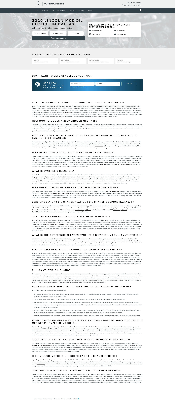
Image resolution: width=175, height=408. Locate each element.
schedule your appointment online (59, 193)
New (36, 11)
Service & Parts (61, 11)
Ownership (81, 11)
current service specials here (83, 210)
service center (99, 146)
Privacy (50, 399)
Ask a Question (40, 33)
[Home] (38, 4)
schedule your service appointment (122, 164)
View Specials (58, 33)
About (90, 11)
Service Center (102, 164)
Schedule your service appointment (42, 345)
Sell (53, 11)
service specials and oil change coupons (56, 224)
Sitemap (63, 399)
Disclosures (57, 399)
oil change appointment (120, 210)
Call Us (76, 33)
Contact (40, 399)
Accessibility (69, 399)
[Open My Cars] (140, 10)
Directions (45, 399)
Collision (71, 11)
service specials (67, 112)
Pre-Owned (44, 11)
